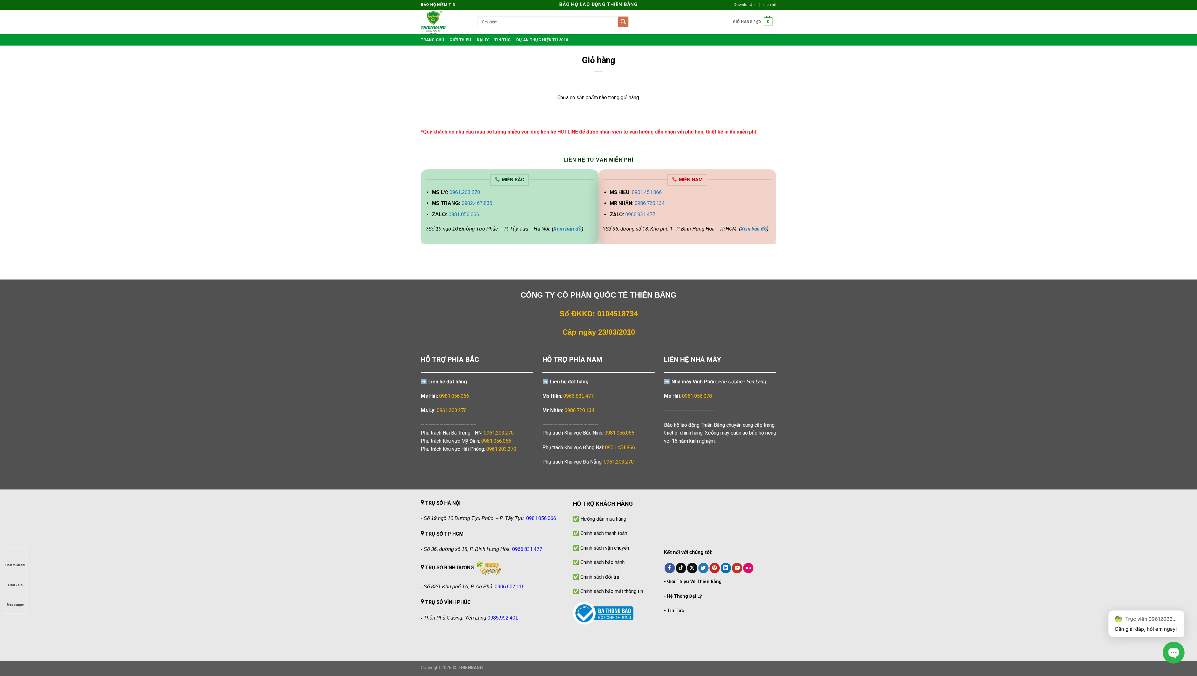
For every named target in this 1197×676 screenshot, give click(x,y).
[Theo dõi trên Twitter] (703, 568)
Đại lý (483, 39)
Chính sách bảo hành (602, 562)
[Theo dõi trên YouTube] (737, 568)
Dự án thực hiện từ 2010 (542, 39)
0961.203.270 (464, 192)
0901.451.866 (647, 192)
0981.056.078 (697, 396)
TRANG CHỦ (432, 39)
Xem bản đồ (567, 228)
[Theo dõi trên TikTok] (681, 568)
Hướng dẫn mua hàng (603, 519)
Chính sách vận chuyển (604, 548)
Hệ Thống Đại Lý (684, 596)
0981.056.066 (464, 214)
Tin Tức (675, 610)
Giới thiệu (460, 39)
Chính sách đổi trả (599, 577)
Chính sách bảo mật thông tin (611, 591)
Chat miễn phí (15, 565)
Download (743, 4)
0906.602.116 (510, 587)
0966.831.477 (640, 214)
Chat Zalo (15, 585)
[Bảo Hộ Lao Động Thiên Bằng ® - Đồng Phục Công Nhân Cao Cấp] (444, 22)
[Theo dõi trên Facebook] (670, 568)
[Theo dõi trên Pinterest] (714, 568)
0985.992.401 (503, 617)
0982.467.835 (477, 203)
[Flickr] (748, 568)
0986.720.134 (650, 203)
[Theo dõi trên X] (692, 568)
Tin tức (502, 39)
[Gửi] (623, 22)
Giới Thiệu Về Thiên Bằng (694, 581)
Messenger (15, 604)
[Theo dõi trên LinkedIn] (726, 568)
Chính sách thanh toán (603, 533)
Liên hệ (769, 4)
